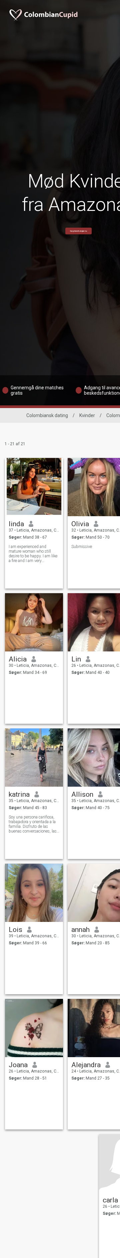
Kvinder (87, 415)
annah (80, 930)
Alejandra (86, 1065)
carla (110, 1200)
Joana (18, 1065)
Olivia (80, 524)
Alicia (18, 659)
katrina (19, 794)
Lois (15, 930)
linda (16, 524)
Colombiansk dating (47, 415)
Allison (82, 794)
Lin (76, 659)
